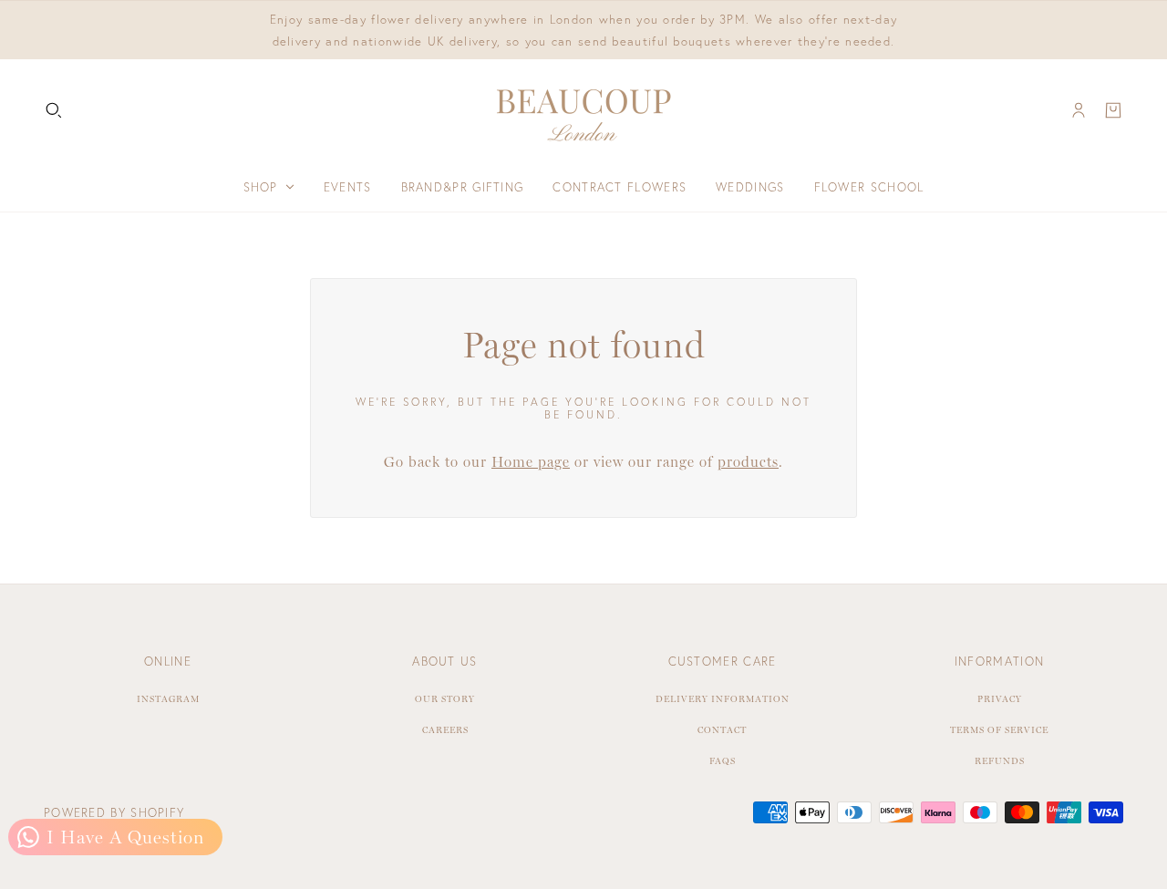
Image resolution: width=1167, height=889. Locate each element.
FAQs (722, 761)
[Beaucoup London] (583, 110)
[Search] (54, 110)
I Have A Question (122, 837)
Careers (445, 730)
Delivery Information (723, 699)
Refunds (1000, 761)
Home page (530, 461)
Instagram (168, 699)
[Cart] (1113, 110)
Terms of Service (999, 730)
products (748, 461)
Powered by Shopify (114, 812)
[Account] (1079, 110)
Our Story (445, 699)
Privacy (999, 699)
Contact (722, 730)
